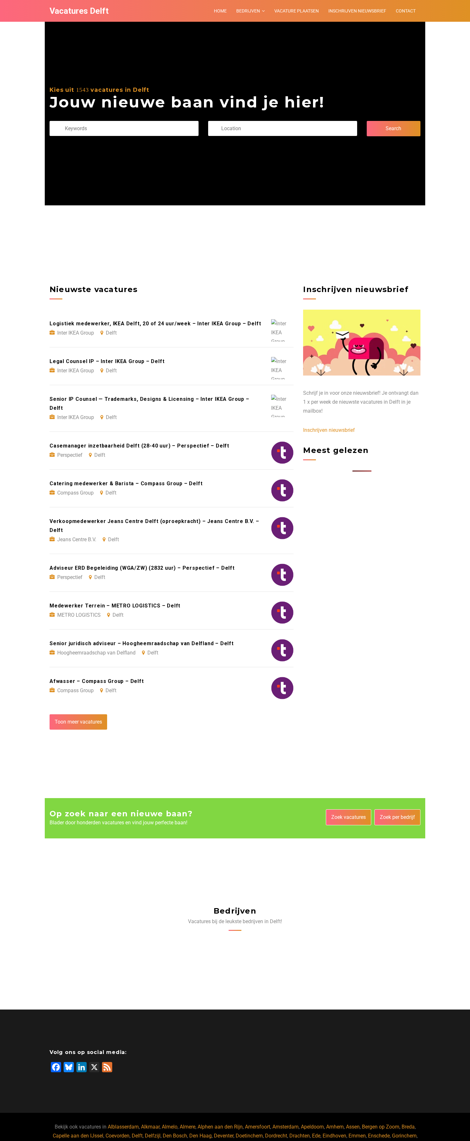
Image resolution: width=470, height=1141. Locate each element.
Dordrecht (276, 1136)
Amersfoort (257, 1127)
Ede (316, 1136)
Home (220, 10)
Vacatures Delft (79, 10)
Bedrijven (248, 10)
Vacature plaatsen (296, 10)
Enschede (379, 1136)
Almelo (169, 1127)
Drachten (299, 1136)
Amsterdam (285, 1127)
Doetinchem (249, 1136)
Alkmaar (150, 1127)
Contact (406, 10)
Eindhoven (334, 1136)
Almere (187, 1127)
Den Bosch (175, 1136)
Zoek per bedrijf (397, 817)
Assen (353, 1127)
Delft (137, 1136)
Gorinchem (404, 1136)
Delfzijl (153, 1136)
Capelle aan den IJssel (78, 1136)
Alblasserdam (123, 1127)
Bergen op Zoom (380, 1127)
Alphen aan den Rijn (220, 1127)
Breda (408, 1127)
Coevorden (117, 1136)
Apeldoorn (312, 1127)
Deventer (223, 1136)
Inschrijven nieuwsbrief (357, 10)
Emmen (357, 1136)
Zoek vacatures (348, 817)
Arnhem (335, 1127)
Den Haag (200, 1136)
